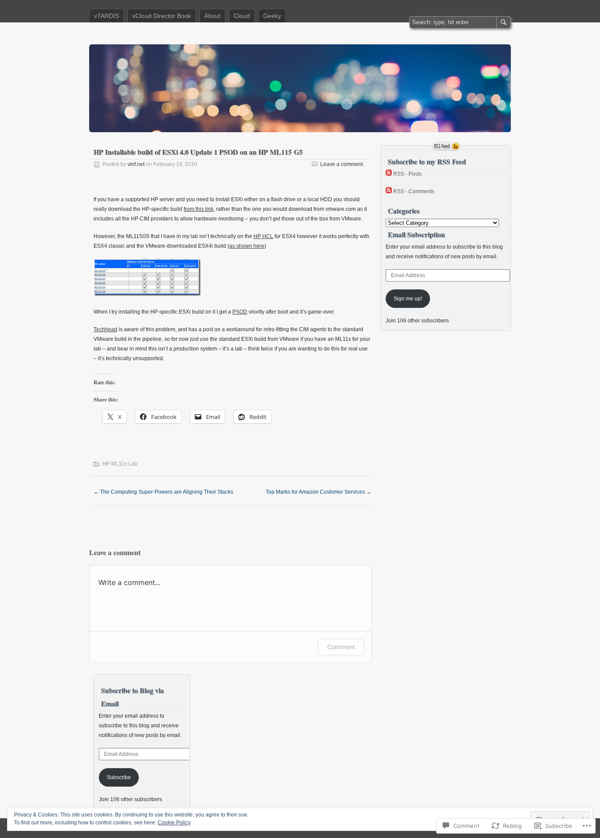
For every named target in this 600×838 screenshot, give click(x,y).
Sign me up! (408, 299)
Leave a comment (341, 164)
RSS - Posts (407, 174)
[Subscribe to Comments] (389, 191)
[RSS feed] (445, 146)
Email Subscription (416, 234)
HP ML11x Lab (119, 464)
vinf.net (136, 164)
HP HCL (263, 236)
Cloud (242, 15)
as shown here (246, 246)
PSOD (239, 312)
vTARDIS (106, 15)
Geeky (272, 15)
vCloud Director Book (161, 15)
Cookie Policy (174, 823)
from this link (198, 209)
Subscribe (119, 777)
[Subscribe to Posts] (389, 174)
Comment (341, 646)
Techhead (105, 329)
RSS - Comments (413, 191)
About (212, 15)
